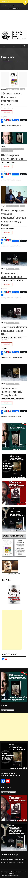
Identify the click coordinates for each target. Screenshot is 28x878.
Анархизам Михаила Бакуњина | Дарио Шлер (14, 330)
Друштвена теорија (6, 148)
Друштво (14, 148)
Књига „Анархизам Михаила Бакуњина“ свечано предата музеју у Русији (13, 217)
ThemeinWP (16, 875)
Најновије (16, 89)
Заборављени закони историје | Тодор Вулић (12, 391)
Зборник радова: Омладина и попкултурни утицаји (13, 859)
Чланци (22, 89)
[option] (14, 594)
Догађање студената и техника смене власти (12, 862)
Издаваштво (9, 89)
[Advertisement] (14, 21)
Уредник (19, 125)
